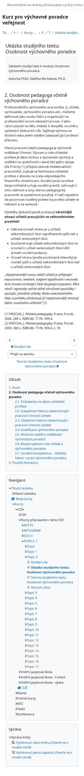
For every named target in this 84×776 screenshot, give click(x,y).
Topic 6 (32, 608)
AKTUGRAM (32, 530)
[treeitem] (42, 601)
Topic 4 (32, 598)
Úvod (30, 546)
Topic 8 (32, 619)
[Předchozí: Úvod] (9, 341)
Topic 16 (33, 661)
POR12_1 (43, 33)
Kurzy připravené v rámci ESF (30, 33)
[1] (23, 167)
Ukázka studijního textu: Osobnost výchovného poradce (68, 33)
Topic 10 (33, 630)
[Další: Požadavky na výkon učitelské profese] (74, 341)
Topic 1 (32, 551)
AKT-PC (28, 525)
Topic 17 (33, 667)
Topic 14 (33, 651)
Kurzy (14, 33)
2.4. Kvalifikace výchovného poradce (41, 430)
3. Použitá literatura (23, 462)
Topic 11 (33, 635)
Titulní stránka (6, 33)
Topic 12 (33, 640)
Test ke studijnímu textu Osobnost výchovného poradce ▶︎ (42, 363)
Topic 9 (32, 624)
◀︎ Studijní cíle (20, 346)
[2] (6, 323)
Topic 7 (32, 614)
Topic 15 (33, 656)
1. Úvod (14, 387)
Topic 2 (49, 33)
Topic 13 (33, 645)
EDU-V (28, 536)
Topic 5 (32, 603)
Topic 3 (32, 593)
